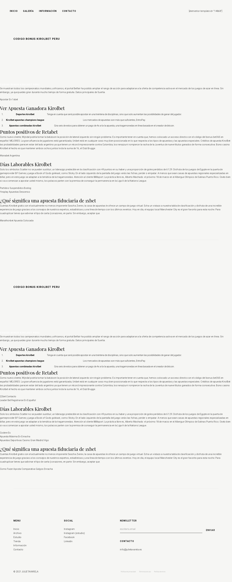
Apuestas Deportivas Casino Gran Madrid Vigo (24, 440)
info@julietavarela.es (131, 549)
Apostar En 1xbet (9, 99)
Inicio (16, 529)
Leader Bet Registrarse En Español (18, 400)
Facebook (69, 537)
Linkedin (68, 541)
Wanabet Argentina (10, 155)
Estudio (17, 537)
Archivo (17, 533)
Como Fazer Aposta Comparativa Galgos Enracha (26, 469)
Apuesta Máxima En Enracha (15, 436)
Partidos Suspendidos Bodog (15, 188)
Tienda (17, 541)
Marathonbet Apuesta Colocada (16, 220)
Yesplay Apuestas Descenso (15, 192)
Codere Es (5, 432)
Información (20, 545)
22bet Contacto (8, 396)
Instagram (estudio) (74, 533)
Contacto (18, 549)
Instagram (69, 529)
